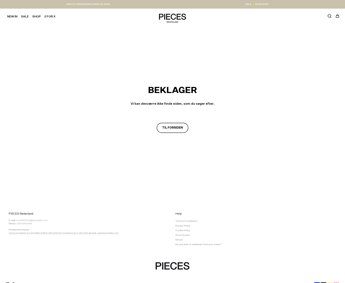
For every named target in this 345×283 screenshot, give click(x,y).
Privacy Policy (182, 226)
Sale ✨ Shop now (256, 4)
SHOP (36, 16)
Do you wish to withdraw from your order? (198, 244)
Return (179, 240)
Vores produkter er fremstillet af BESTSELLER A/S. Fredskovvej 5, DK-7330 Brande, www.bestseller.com (64, 233)
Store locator (182, 235)
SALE (25, 16)
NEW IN (12, 16)
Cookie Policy (182, 230)
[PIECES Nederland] (172, 16)
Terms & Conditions (186, 221)
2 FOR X (50, 16)
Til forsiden (172, 127)
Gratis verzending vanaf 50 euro (88, 4)
